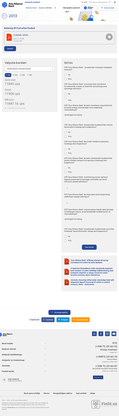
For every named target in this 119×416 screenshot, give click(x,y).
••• (55, 8)
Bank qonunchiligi (32, 393)
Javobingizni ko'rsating (73, 115)
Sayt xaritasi (81, 393)
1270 (114, 343)
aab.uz (12, 5)
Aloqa (92, 393)
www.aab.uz (11, 407)
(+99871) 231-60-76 (106, 356)
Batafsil (10, 49)
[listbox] (30, 68)
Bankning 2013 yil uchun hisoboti (19, 28)
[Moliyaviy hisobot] (4, 16)
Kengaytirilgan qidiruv (62, 393)
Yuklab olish (20, 34)
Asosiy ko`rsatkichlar (45, 8)
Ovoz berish (89, 247)
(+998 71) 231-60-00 (106, 346)
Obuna (46, 393)
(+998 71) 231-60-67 (106, 366)
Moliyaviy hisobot (31, 8)
